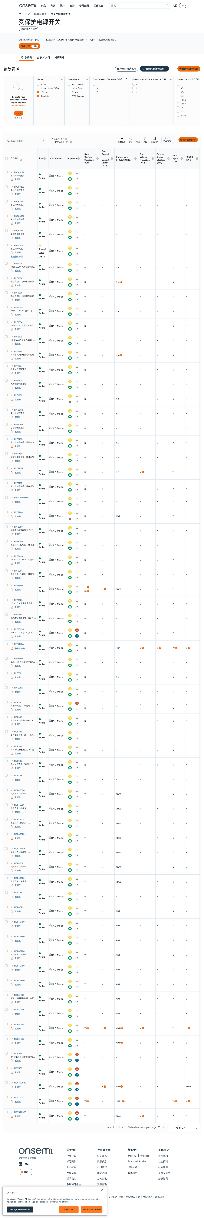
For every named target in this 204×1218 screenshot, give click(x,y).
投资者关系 (104, 1149)
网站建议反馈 (133, 1196)
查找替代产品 (17, 256)
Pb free (75, 92)
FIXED (183, 100)
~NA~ (183, 115)
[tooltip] (18, 68)
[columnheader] (23, 158)
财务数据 (102, 1155)
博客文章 (132, 1167)
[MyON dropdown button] (176, 5)
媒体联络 (132, 1172)
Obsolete (44, 96)
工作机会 (163, 1149)
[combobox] (136, 6)
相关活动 (102, 1172)
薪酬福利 (163, 1178)
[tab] (26, 57)
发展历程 (71, 1172)
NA (182, 107)
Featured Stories (137, 1161)
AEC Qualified (78, 84)
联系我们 (71, 1178)
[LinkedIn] (21, 1164)
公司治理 (102, 1167)
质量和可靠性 (74, 1184)
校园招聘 (163, 1155)
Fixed (183, 104)
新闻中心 (133, 1149)
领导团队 (71, 1161)
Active (43, 84)
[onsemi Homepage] (28, 5)
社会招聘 (163, 1161)
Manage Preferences (20, 1209)
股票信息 (102, 1161)
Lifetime (44, 92)
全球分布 (71, 1155)
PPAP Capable (78, 96)
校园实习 (163, 1167)
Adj (182, 96)
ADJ (182, 88)
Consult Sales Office (49, 88)
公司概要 (71, 1167)
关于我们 (72, 1149)
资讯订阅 (159, 1196)
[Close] (102, 1189)
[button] (167, 5)
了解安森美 (164, 1172)
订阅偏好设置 (116, 1196)
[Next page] (197, 1128)
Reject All (68, 1209)
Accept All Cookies (92, 1209)
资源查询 (102, 1184)
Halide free (77, 88)
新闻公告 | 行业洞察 (138, 1155)
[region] (54, 1201)
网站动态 (147, 1196)
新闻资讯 (102, 1178)
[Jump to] (122, 1127)
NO (182, 111)
